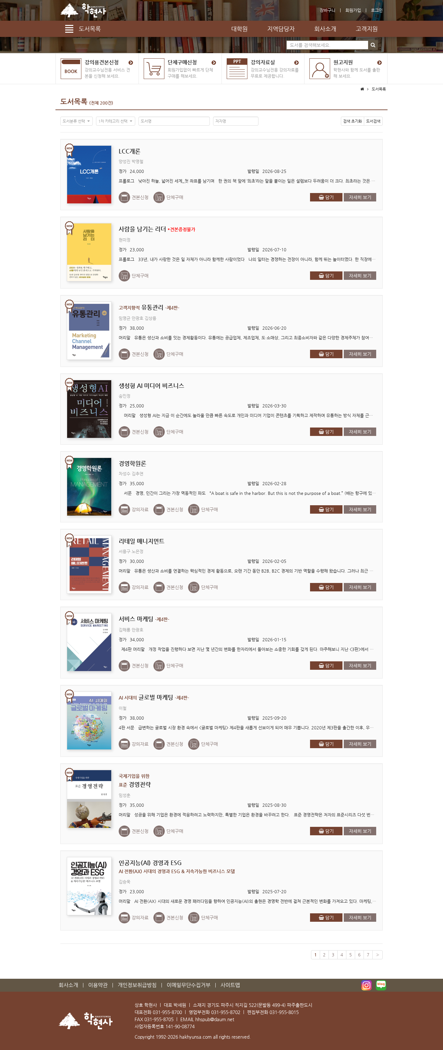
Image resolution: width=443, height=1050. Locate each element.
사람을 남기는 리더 (157, 228)
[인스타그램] (366, 985)
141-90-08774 (180, 1026)
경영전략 (135, 780)
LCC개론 (129, 151)
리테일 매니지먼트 (141, 541)
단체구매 (174, 197)
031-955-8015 (284, 1012)
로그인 (377, 10)
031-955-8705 (159, 1019)
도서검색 (373, 121)
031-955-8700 (167, 1012)
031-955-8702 (225, 1012)
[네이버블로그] (381, 985)
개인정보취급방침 (137, 985)
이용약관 (98, 985)
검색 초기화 (352, 121)
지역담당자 (281, 28)
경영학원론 (132, 463)
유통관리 (149, 307)
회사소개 (325, 28)
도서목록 (74, 101)
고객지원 (367, 28)
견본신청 (140, 197)
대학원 (239, 28)
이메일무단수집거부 (188, 985)
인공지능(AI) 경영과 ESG (177, 866)
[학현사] (83, 10)
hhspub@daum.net (214, 1019)
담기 (329, 197)
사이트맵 (230, 985)
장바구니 (327, 10)
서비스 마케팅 (144, 618)
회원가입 (353, 10)
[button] (76, 121)
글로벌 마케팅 (154, 697)
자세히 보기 (360, 197)
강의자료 (140, 509)
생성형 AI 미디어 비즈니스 (151, 385)
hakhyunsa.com (195, 1036)
